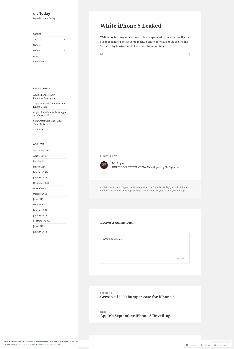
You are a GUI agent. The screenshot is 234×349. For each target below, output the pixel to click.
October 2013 (40, 193)
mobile (118, 190)
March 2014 (39, 166)
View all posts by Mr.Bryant (161, 167)
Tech (35, 39)
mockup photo (140, 190)
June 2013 (38, 199)
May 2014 (38, 161)
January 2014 (40, 177)
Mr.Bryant (124, 187)
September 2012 (41, 220)
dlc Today (41, 13)
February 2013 (40, 210)
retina (152, 190)
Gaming (37, 33)
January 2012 (40, 231)
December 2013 (41, 182)
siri (157, 190)
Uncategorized (140, 187)
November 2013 (41, 188)
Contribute (38, 61)
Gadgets (37, 44)
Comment (180, 258)
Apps (35, 56)
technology (179, 190)
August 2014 (39, 155)
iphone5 (104, 190)
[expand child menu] (64, 34)
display (165, 187)
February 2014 (40, 172)
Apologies (38, 129)
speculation (166, 190)
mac (112, 190)
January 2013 (40, 215)
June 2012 (38, 226)
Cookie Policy (56, 344)
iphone (183, 187)
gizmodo (174, 187)
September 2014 (41, 150)
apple (158, 187)
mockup (127, 190)
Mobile (36, 50)
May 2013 (38, 204)
